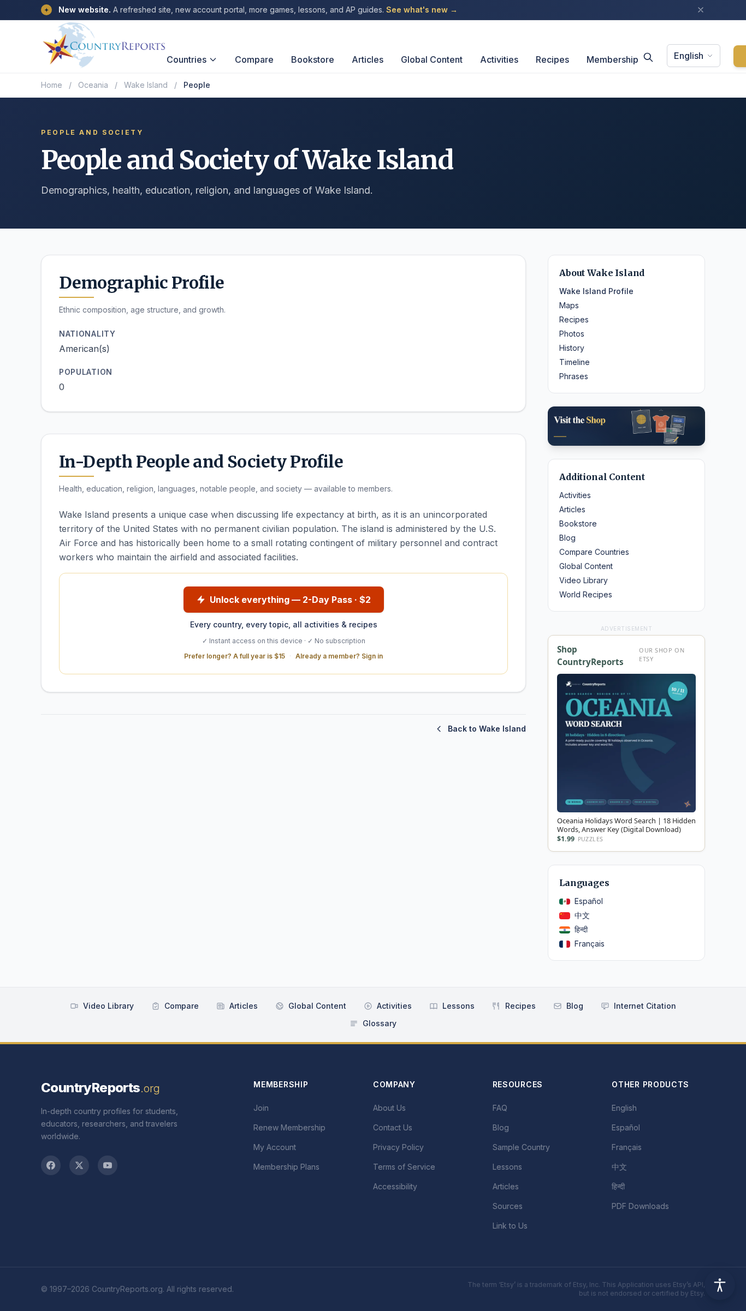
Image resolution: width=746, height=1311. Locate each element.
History (571, 347)
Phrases (573, 376)
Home (51, 84)
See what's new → (422, 9)
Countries (186, 59)
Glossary (379, 1023)
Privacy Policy (398, 1147)
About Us (389, 1107)
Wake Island (146, 84)
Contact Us (392, 1127)
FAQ (500, 1107)
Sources (508, 1206)
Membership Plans (286, 1166)
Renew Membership (289, 1127)
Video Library (583, 580)
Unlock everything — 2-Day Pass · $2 (290, 599)
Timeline (574, 362)
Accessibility (395, 1186)
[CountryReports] (104, 42)
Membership (612, 59)
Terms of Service (404, 1166)
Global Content (432, 59)
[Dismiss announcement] (700, 9)
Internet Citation (645, 1005)
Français (590, 943)
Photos (571, 333)
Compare (254, 59)
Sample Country (521, 1147)
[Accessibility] (719, 1285)
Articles (367, 59)
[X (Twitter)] (79, 1165)
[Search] (648, 57)
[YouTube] (107, 1165)
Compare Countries (594, 551)
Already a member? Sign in (339, 656)
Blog (567, 537)
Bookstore (312, 59)
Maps (569, 305)
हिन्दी (581, 929)
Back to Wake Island (487, 728)
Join (261, 1107)
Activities (499, 59)
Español (589, 901)
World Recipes (585, 594)
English (688, 55)
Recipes (552, 59)
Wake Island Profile (596, 291)
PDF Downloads (640, 1206)
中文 (582, 915)
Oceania (93, 84)
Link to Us (510, 1225)
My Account (274, 1147)
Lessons (458, 1005)
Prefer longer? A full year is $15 (234, 656)
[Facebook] (51, 1165)
